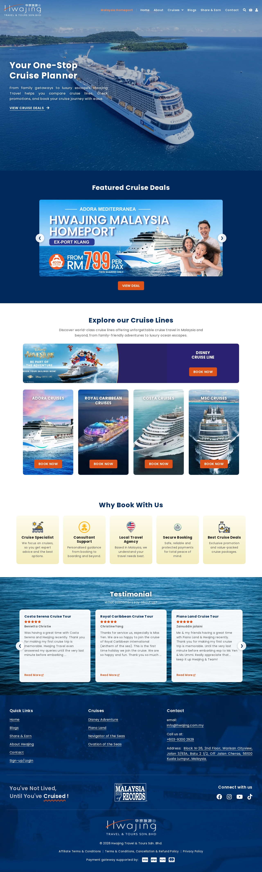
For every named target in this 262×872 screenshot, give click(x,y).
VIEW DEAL (131, 285)
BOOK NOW (203, 371)
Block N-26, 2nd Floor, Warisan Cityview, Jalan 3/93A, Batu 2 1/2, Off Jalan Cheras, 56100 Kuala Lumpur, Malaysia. (209, 753)
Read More (32, 675)
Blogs (191, 10)
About (159, 10)
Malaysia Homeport (117, 10)
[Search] (244, 10)
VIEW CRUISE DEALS (27, 108)
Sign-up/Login (21, 760)
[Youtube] (239, 797)
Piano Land (97, 727)
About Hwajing (22, 744)
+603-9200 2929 (180, 739)
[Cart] (250, 10)
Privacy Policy (193, 851)
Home (145, 10)
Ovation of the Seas (105, 744)
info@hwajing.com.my (185, 725)
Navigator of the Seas (106, 736)
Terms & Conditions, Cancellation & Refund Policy (142, 851)
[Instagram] (229, 797)
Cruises (175, 10)
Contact (232, 10)
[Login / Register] (256, 10)
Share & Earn (211, 10)
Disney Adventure (103, 719)
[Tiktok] (249, 797)
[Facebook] (219, 797)
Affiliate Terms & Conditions (80, 851)
